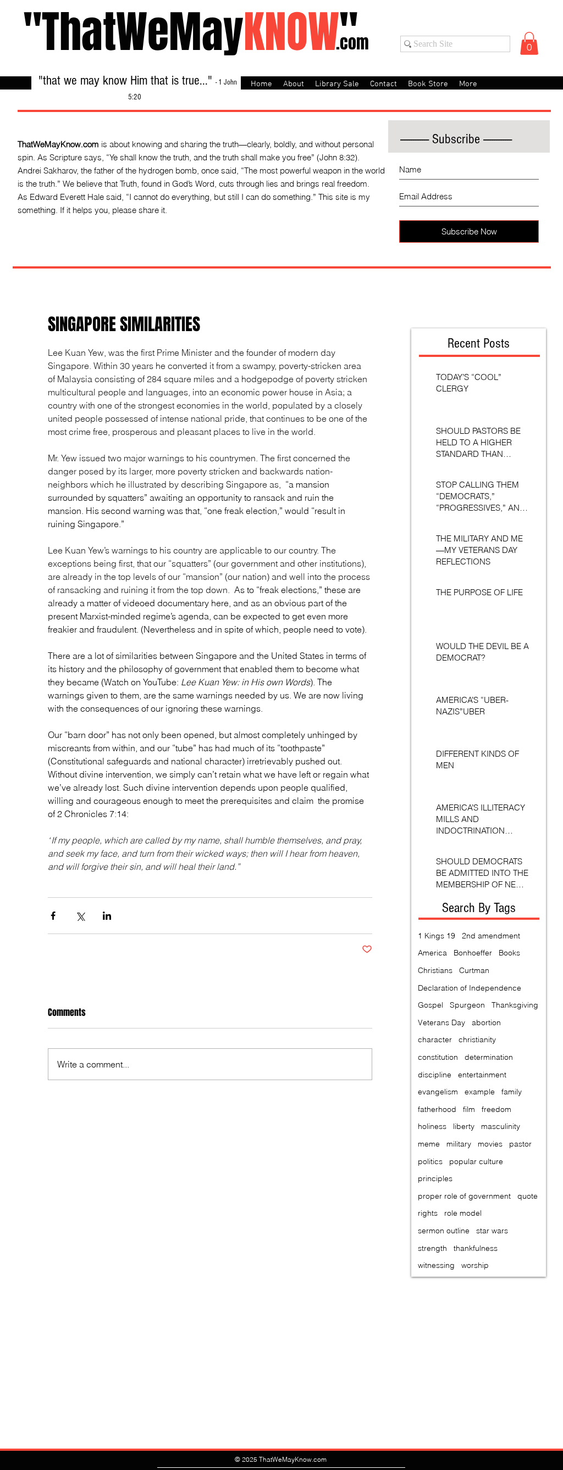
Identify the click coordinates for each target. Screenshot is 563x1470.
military (458, 1144)
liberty (463, 1126)
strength (432, 1248)
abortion (486, 1022)
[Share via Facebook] (53, 915)
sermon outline (444, 1231)
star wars (492, 1231)
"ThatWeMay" (190, 32)
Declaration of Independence (469, 988)
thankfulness (476, 1248)
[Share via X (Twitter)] (80, 915)
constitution (438, 1057)
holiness (432, 1126)
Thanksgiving (515, 1005)
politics (430, 1161)
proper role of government (464, 1196)
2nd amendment (491, 936)
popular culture (476, 1161)
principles (435, 1178)
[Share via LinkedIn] (107, 915)
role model (463, 1213)
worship (475, 1265)
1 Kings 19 (436, 936)
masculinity (500, 1126)
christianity (477, 1039)
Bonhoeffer (473, 953)
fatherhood (437, 1109)
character (435, 1039)
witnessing (436, 1265)
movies (490, 1144)
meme (429, 1144)
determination (489, 1057)
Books (509, 953)
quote (527, 1196)
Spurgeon (467, 1005)
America (432, 953)
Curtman (474, 970)
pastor (520, 1144)
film (469, 1109)
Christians (435, 970)
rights (428, 1213)
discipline (434, 1075)
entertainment (482, 1075)
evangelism (438, 1092)
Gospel (430, 1005)
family (511, 1092)
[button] (529, 43)
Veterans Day (441, 1022)
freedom (496, 1109)
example (480, 1092)
